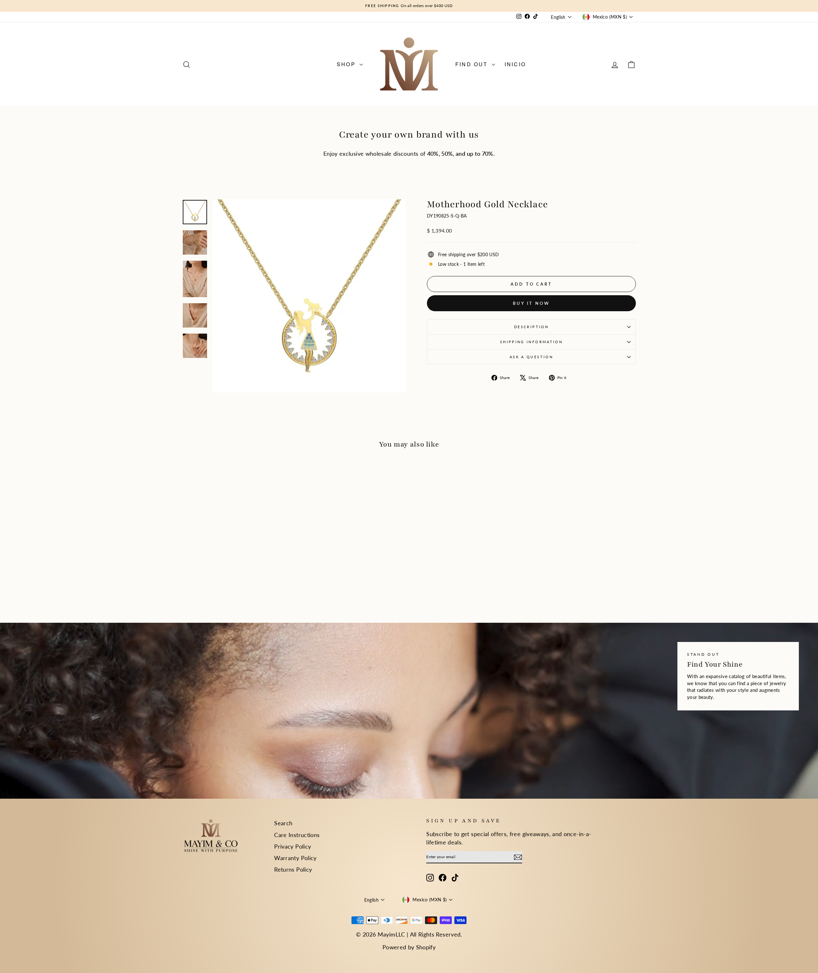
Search (283, 823)
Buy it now (531, 303)
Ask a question (531, 357)
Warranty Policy (295, 857)
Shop (347, 64)
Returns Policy (293, 869)
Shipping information (531, 342)
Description (531, 327)
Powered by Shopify (409, 947)
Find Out (472, 64)
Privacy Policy (292, 846)
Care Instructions (297, 834)
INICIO (515, 64)
